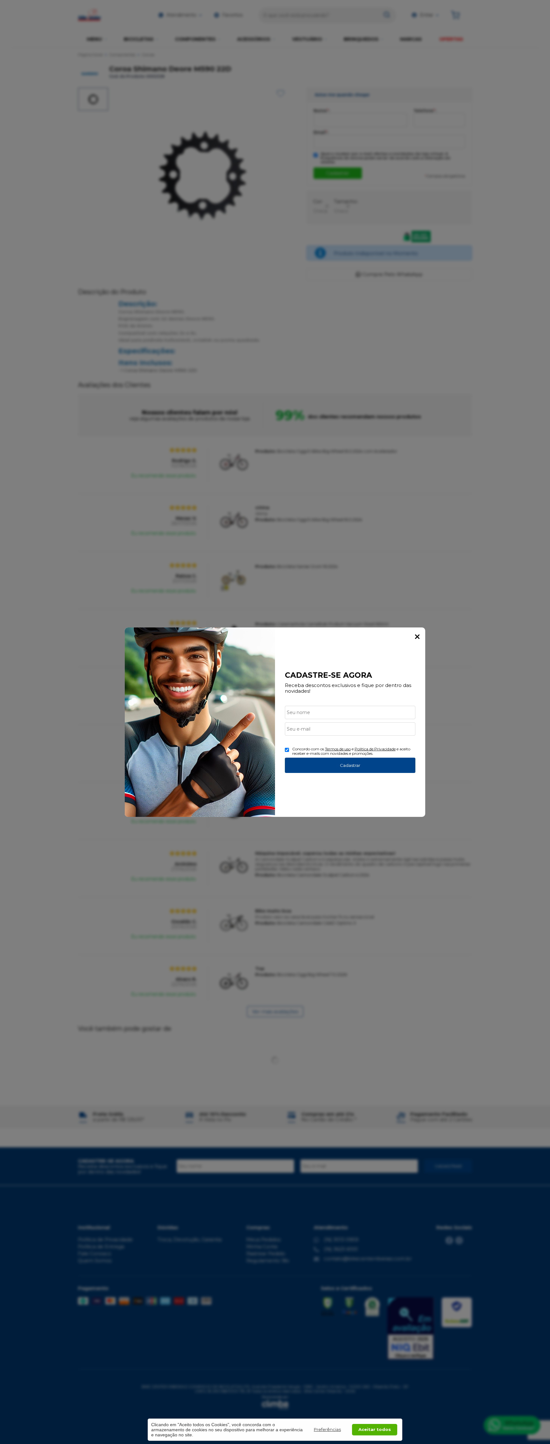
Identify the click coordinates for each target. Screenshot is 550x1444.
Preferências (327, 1429)
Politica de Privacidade (375, 749)
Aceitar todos (374, 1429)
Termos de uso (338, 749)
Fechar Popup (417, 637)
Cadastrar (350, 765)
